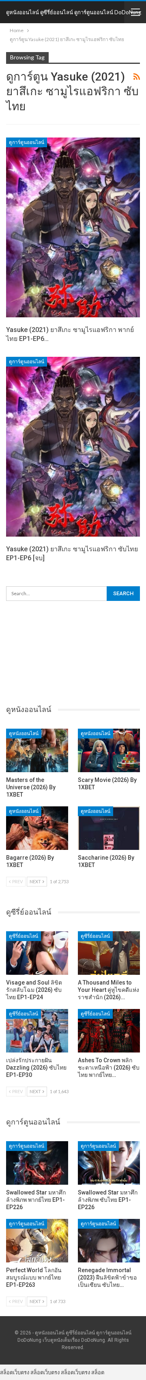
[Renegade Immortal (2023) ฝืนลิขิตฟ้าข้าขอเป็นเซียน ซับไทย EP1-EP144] (109, 1240)
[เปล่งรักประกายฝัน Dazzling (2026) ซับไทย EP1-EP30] (37, 1030)
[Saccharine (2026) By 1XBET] (109, 828)
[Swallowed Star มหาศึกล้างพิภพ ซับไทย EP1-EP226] (109, 1163)
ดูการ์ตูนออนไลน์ (26, 142)
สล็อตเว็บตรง (14, 1372)
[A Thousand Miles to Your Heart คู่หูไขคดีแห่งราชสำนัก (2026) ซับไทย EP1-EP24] (109, 953)
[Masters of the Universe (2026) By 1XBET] (37, 750)
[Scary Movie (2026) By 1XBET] (109, 750)
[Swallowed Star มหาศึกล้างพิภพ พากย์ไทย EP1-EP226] (37, 1163)
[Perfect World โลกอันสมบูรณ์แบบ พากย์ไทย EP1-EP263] (37, 1240)
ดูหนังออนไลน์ (24, 733)
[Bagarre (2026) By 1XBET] (37, 828)
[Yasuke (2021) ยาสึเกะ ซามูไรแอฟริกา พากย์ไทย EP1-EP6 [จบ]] (73, 227)
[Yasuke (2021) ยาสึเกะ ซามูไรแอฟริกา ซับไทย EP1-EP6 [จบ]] (73, 447)
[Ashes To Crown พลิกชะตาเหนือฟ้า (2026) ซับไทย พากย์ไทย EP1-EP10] (109, 1030)
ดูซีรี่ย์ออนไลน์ (23, 936)
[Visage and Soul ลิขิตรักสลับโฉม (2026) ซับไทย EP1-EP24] (37, 953)
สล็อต (97, 1372)
